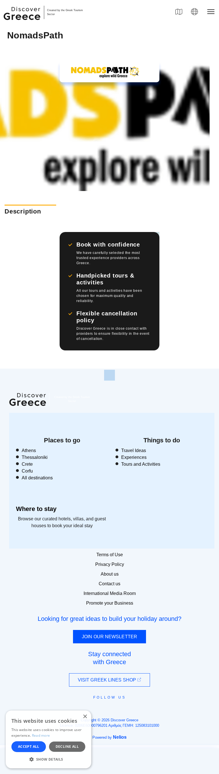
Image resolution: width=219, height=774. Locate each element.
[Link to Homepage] (23, 23)
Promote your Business (109, 603)
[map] (179, 12)
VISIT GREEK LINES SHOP (107, 679)
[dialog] (48, 739)
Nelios (120, 737)
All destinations (37, 477)
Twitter (105, 707)
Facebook (84, 710)
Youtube (116, 710)
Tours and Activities (140, 464)
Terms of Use (109, 554)
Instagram (94, 710)
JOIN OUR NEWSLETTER (109, 636)
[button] (48, 759)
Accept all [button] (28, 746)
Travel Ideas (133, 450)
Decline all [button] (67, 746)
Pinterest (126, 710)
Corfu (27, 471)
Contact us (109, 583)
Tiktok (135, 707)
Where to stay (36, 508)
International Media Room (110, 593)
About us (110, 574)
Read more (41, 735)
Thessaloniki (35, 457)
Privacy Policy (109, 564)
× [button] (85, 717)
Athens (29, 450)
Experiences (134, 457)
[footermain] (109, 375)
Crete (27, 464)
